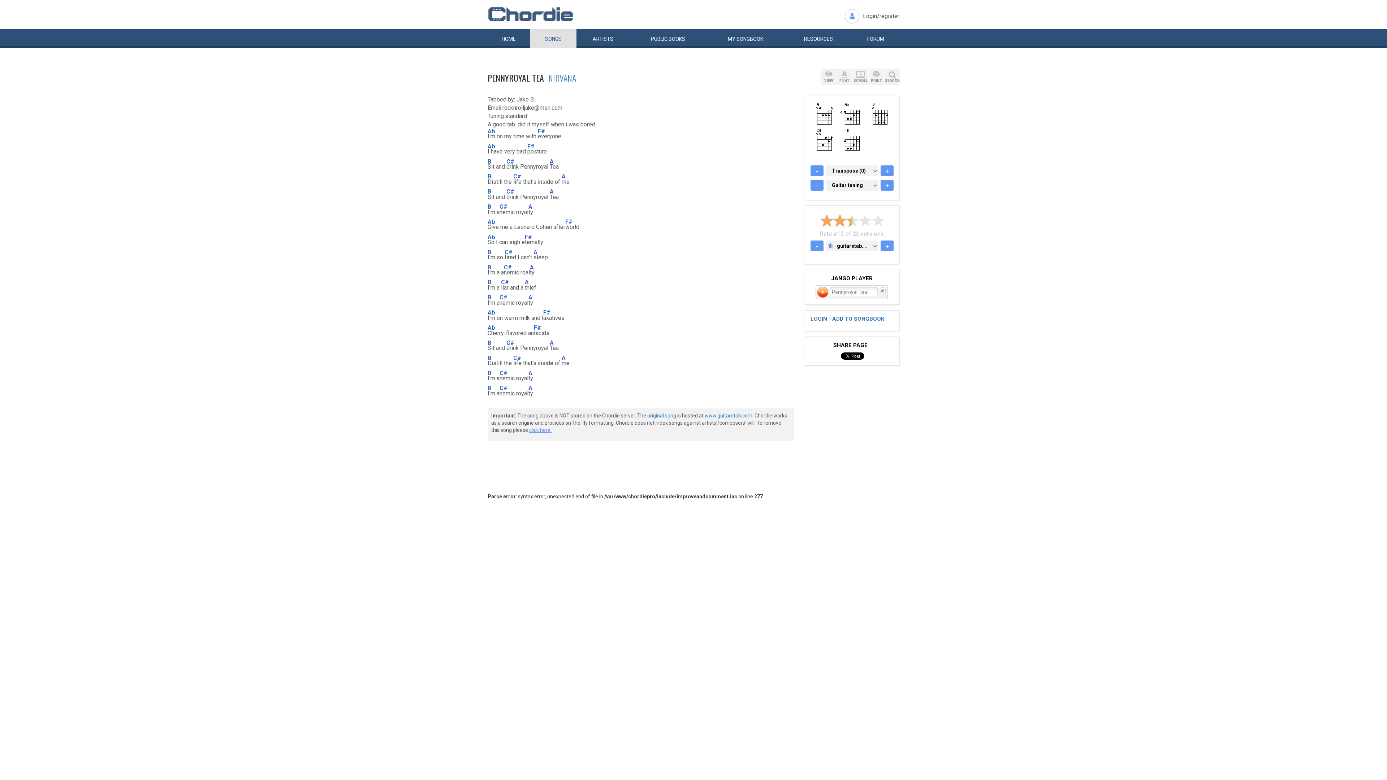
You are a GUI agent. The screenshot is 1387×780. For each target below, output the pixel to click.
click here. (540, 430)
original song (661, 416)
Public (668, 39)
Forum (875, 39)
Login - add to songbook (847, 319)
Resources (818, 39)
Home (509, 39)
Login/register (881, 16)
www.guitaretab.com (728, 416)
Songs (553, 39)
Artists (603, 39)
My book (745, 39)
